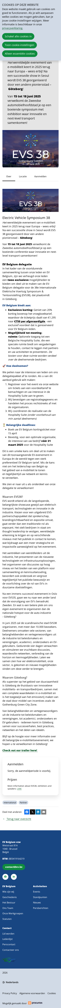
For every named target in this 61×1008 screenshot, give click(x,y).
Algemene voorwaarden (32, 993)
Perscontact (8, 944)
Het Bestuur (8, 902)
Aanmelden (40, 176)
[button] (26, 811)
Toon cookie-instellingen (19, 45)
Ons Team (7, 908)
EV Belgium (8, 886)
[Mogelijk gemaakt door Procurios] (35, 1003)
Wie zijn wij (8, 891)
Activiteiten (40, 886)
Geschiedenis (9, 897)
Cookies (52, 993)
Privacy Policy (9, 993)
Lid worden (8, 933)
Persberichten (40, 908)
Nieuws (37, 902)
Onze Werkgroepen (12, 913)
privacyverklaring (12, 28)
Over (8, 176)
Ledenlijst (7, 939)
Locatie (23, 176)
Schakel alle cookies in (18, 36)
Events (36, 891)
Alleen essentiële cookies (20, 53)
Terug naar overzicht (18, 819)
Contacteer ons (10, 949)
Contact (6, 928)
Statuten (7, 919)
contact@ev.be (13, 866)
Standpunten (40, 897)
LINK (19, 788)
